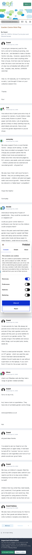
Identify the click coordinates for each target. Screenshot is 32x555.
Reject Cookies (20, 552)
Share (8, 525)
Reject (16, 308)
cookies (13, 542)
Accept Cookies (8, 552)
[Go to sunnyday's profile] (3, 140)
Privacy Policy (12, 547)
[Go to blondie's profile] (3, 208)
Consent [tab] (5, 249)
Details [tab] (16, 249)
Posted (12, 44)
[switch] (27, 284)
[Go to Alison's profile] (3, 373)
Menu (27, 4)
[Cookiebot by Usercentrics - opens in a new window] (22, 245)
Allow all (16, 303)
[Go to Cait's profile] (3, 108)
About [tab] (26, 249)
